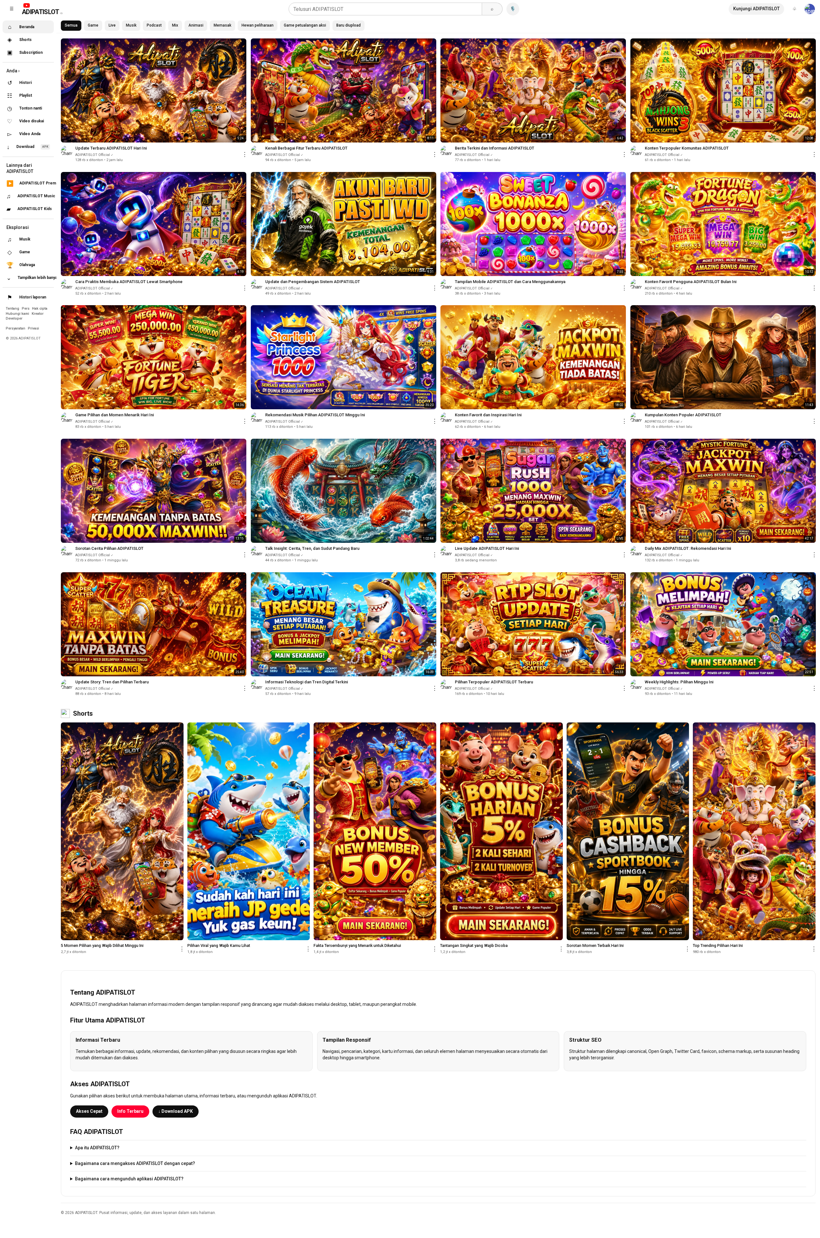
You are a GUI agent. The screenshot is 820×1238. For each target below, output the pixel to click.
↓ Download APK (175, 1111)
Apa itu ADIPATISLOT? (97, 1147)
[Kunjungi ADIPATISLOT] (810, 9)
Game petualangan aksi (305, 25)
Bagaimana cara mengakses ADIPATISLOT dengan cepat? (135, 1163)
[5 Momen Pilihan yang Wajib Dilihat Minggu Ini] (122, 831)
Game (93, 25)
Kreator (38, 314)
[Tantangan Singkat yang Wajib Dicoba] (501, 831)
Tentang (13, 308)
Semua (71, 25)
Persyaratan (16, 328)
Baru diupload (348, 25)
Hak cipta (39, 308)
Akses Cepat (89, 1111)
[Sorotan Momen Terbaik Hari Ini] (628, 831)
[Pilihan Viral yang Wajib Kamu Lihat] (248, 831)
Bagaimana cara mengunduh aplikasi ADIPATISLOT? (129, 1178)
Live (112, 25)
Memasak (222, 25)
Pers (26, 308)
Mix (175, 25)
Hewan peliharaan (258, 25)
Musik (131, 25)
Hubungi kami (18, 314)
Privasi (33, 328)
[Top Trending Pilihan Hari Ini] (754, 831)
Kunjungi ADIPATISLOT (756, 8)
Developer (14, 318)
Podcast (154, 25)
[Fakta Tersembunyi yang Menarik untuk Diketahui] (375, 831)
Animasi (195, 25)
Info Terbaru (130, 1111)
